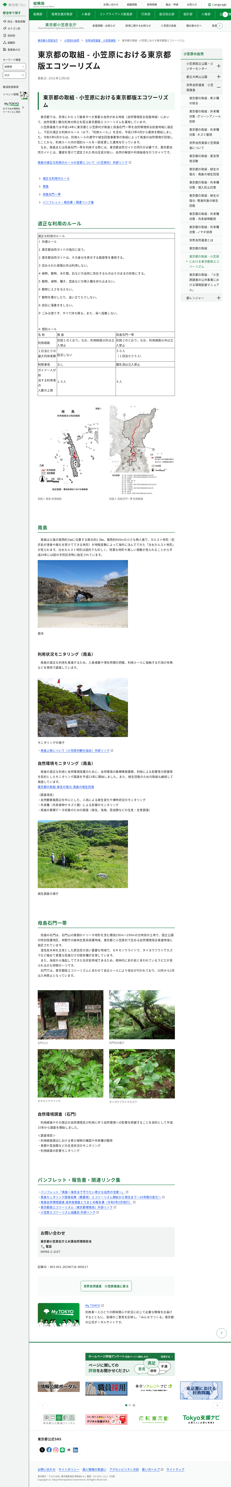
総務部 (37, 14)
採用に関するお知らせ (138, 25)
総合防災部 (166, 14)
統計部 (188, 14)
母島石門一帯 (52, 194)
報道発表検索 (11, 87)
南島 (46, 186)
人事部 (85, 14)
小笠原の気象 (168, 25)
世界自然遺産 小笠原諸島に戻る (106, 1286)
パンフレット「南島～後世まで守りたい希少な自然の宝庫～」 (83, 1192)
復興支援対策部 (61, 14)
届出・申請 (172, 4)
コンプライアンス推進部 (115, 14)
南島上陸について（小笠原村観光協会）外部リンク (75, 750)
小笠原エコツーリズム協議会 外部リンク (68, 1212)
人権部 (205, 14)
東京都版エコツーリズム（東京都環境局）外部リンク (77, 1207)
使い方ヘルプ (151, 1469)
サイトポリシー (68, 1469)
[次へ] (217, 1405)
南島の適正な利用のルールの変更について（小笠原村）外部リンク (83, 162)
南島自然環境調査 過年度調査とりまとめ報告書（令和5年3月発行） (86, 1202)
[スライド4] (130, 1405)
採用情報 (152, 4)
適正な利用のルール (56, 178)
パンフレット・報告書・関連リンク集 (68, 202)
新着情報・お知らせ (104, 25)
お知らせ (192, 4)
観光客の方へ (194, 25)
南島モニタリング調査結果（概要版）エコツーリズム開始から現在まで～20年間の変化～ (101, 1197)
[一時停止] (134, 1405)
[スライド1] (126, 1405)
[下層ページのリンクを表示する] (219, 66)
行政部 (145, 14)
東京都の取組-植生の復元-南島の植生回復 (66, 787)
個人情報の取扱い (94, 1469)
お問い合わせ (111, 4)
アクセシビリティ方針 (124, 1469)
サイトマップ (175, 1469)
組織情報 (132, 4)
